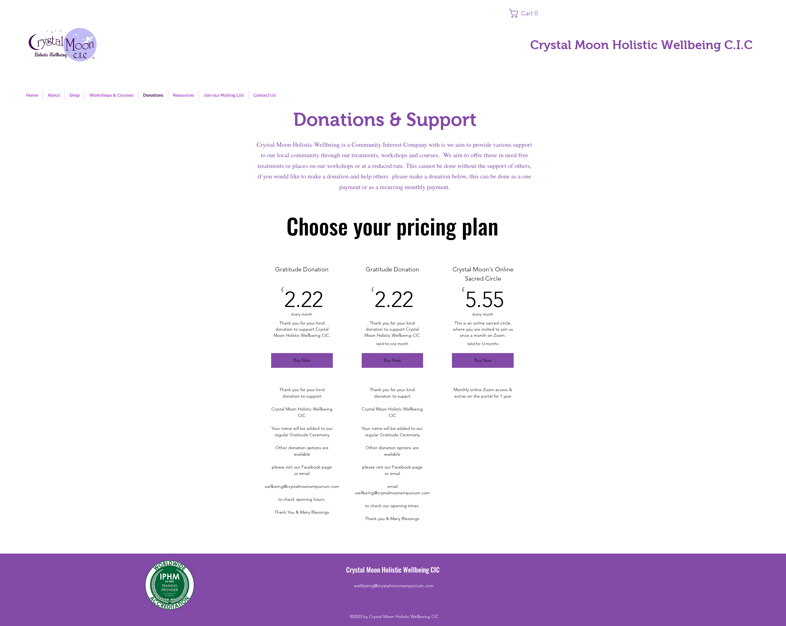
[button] (526, 13)
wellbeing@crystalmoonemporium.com (394, 586)
